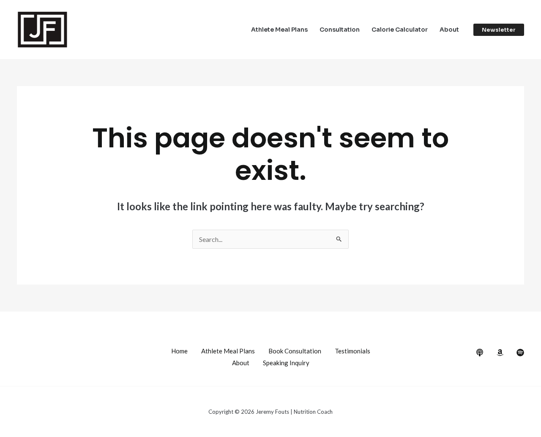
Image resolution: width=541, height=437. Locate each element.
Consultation (340, 29)
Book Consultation (294, 351)
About (449, 29)
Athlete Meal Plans (279, 29)
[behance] (480, 352)
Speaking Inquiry (286, 362)
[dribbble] (520, 352)
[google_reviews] (500, 352)
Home (179, 351)
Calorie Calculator (400, 29)
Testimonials (352, 351)
